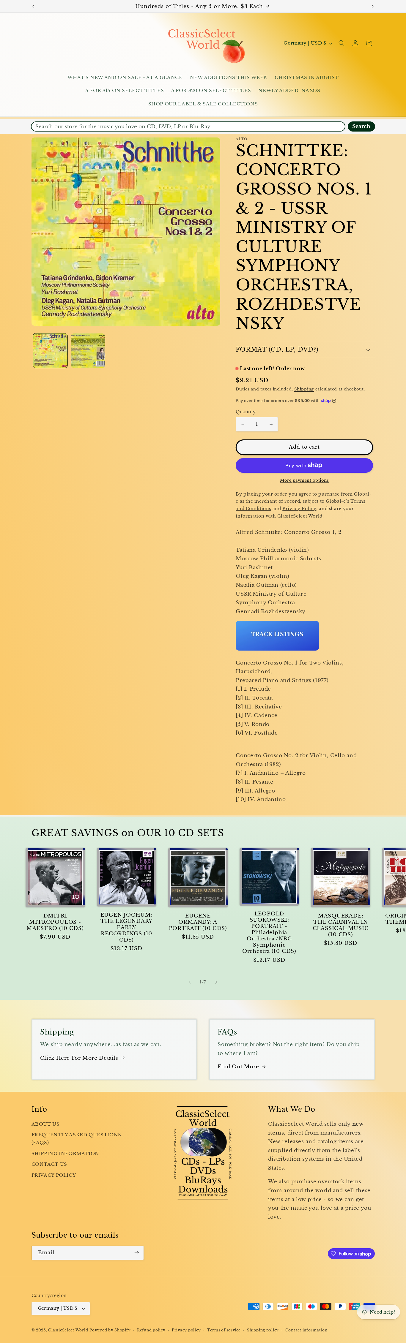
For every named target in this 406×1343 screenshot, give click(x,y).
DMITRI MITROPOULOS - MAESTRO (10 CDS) (55, 922)
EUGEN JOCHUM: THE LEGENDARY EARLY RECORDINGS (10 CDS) (126, 927)
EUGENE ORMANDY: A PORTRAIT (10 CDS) (198, 922)
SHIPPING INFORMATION (66, 1153)
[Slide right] (216, 982)
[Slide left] (189, 982)
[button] (341, 43)
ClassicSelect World (68, 1330)
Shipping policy (263, 1330)
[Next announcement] (372, 6)
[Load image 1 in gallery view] (50, 350)
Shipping (304, 389)
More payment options (304, 480)
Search (361, 126)
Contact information (306, 1330)
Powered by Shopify (109, 1330)
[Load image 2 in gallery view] (88, 350)
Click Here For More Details (79, 1058)
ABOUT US (46, 1124)
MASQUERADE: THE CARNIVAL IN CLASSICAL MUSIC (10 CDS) (341, 925)
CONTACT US (49, 1164)
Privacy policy (186, 1330)
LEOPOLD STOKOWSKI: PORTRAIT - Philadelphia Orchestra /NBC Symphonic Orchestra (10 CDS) (269, 932)
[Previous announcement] (33, 6)
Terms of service (224, 1330)
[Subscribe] (136, 1253)
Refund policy (151, 1330)
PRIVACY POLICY (54, 1175)
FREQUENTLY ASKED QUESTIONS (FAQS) (76, 1138)
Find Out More (238, 1067)
